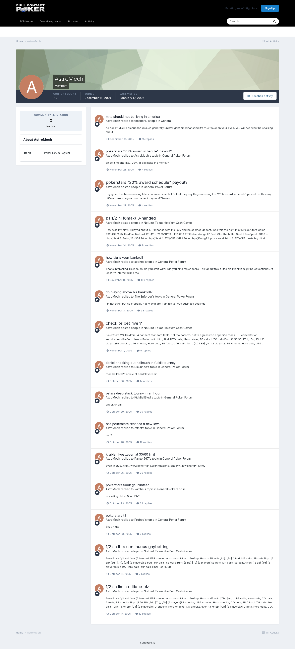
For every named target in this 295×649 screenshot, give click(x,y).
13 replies (144, 613)
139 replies (147, 279)
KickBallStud (142, 397)
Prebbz (139, 519)
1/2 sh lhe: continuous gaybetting (137, 546)
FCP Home (26, 21)
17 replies (145, 381)
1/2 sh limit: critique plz (127, 586)
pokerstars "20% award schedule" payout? (139, 151)
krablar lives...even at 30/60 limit (130, 454)
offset (138, 428)
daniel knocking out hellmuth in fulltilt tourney (141, 363)
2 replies (145, 533)
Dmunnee (140, 367)
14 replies (147, 245)
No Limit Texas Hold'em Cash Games (168, 222)
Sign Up (270, 8)
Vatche (139, 489)
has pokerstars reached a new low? (133, 424)
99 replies (145, 411)
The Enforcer (143, 296)
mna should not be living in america (133, 117)
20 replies (145, 472)
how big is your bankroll (124, 258)
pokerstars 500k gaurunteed (127, 485)
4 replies (147, 169)
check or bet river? (124, 323)
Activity (89, 21)
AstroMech (113, 120)
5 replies (145, 350)
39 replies (145, 503)
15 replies (147, 139)
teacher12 (140, 120)
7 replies (144, 573)
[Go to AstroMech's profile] (99, 119)
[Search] (274, 21)
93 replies (146, 310)
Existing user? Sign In (240, 8)
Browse (73, 21)
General (166, 120)
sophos (139, 261)
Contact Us (147, 643)
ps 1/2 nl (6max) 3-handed (131, 218)
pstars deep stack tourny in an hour (133, 393)
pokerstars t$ (116, 515)
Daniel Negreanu (50, 21)
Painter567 (141, 458)
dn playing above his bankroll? (129, 292)
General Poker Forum (176, 155)
